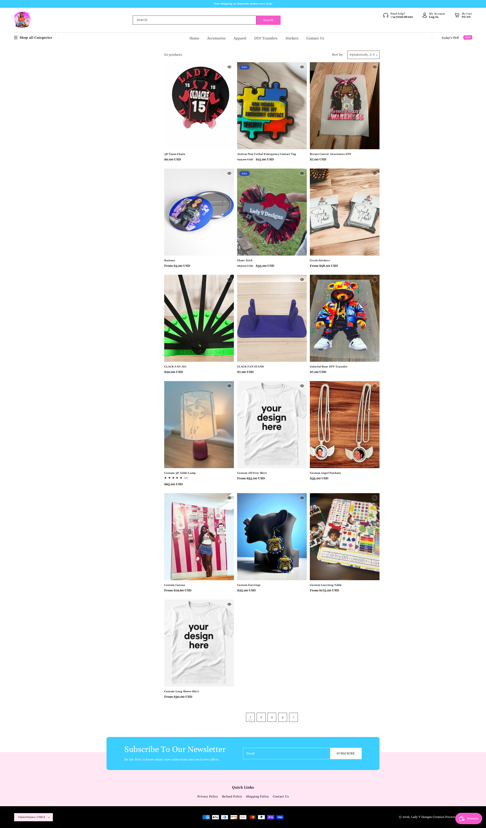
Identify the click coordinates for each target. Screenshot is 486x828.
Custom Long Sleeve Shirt (181, 691)
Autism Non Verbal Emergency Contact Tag (266, 154)
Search (268, 20)
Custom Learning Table (326, 585)
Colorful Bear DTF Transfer (329, 366)
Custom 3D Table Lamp (180, 473)
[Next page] (293, 717)
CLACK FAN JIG (175, 366)
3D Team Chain (174, 154)
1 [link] (250, 717)
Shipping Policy (257, 796)
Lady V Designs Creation (428, 817)
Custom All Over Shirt (252, 473)
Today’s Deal (455, 38)
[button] (457, 15)
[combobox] (194, 20)
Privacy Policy (207, 796)
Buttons (169, 260)
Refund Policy (232, 796)
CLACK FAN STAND (250, 366)
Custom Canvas (174, 585)
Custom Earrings (249, 585)
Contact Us (281, 796)
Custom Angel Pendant (325, 473)
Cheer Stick (245, 260)
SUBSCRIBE (346, 753)
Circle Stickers (320, 260)
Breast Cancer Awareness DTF (330, 154)
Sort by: (337, 55)
